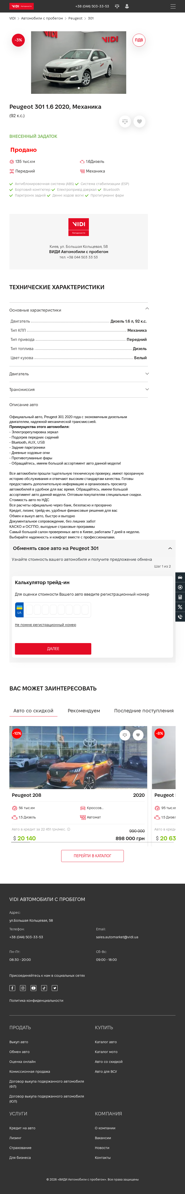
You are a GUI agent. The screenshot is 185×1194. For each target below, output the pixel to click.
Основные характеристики (35, 310)
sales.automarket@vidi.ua (117, 937)
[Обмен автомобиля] (180, 587)
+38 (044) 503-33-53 (26, 937)
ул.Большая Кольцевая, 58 (31, 920)
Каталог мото (106, 1052)
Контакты (103, 1158)
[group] (78, 62)
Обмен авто (19, 1052)
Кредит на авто (22, 1128)
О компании (105, 1128)
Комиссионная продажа (29, 1071)
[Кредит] (180, 607)
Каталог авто (106, 1042)
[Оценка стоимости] (180, 597)
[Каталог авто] (180, 577)
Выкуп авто (18, 1042)
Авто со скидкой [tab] (33, 710)
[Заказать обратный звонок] (180, 616)
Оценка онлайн (22, 1062)
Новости (102, 1148)
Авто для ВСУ (106, 1071)
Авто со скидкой (109, 1062)
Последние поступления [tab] (144, 710)
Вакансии (103, 1138)
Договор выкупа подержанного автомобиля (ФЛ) (46, 1083)
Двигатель (19, 374)
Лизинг (15, 1138)
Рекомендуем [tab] (84, 710)
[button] (142, 62)
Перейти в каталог (92, 856)
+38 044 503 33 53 (82, 257)
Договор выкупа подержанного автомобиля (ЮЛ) (46, 1098)
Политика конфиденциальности (36, 1000)
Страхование (20, 1148)
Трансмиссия (22, 390)
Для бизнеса (20, 1158)
